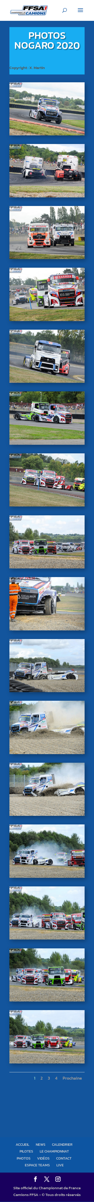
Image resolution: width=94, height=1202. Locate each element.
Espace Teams (37, 1165)
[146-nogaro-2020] (47, 383)
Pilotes (26, 1151)
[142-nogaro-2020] (47, 630)
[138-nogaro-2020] (47, 878)
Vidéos (43, 1158)
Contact (64, 1158)
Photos (24, 1158)
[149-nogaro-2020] (47, 197)
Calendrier (62, 1144)
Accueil (22, 1144)
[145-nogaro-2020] (47, 445)
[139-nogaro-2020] (47, 816)
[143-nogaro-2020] (47, 568)
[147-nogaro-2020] (47, 321)
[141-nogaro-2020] (47, 692)
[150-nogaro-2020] (47, 135)
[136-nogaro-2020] (47, 1001)
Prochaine (72, 1078)
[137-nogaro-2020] (47, 939)
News (40, 1144)
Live (60, 1165)
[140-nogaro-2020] (47, 754)
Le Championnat (54, 1151)
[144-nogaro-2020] (47, 506)
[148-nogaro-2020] (47, 259)
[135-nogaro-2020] (47, 1063)
